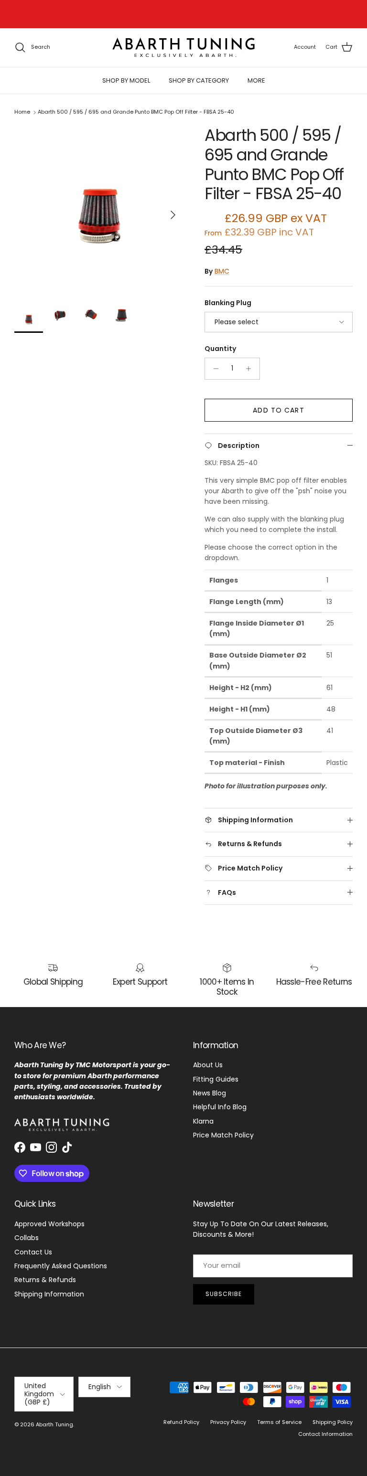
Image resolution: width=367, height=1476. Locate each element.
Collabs (26, 1237)
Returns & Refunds (45, 1280)
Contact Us (33, 1252)
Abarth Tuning (54, 1424)
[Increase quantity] (251, 368)
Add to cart (278, 410)
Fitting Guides (215, 1079)
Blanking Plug (228, 303)
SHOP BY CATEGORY (199, 80)
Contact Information (325, 1434)
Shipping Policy (333, 1422)
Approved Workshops (49, 1224)
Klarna (203, 1121)
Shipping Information (49, 1294)
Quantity (220, 348)
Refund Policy (181, 1422)
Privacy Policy (228, 1422)
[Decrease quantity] (213, 368)
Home (22, 112)
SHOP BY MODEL (126, 80)
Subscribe (223, 1294)
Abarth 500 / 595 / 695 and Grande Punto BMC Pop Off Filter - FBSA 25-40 (136, 112)
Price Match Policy (223, 1135)
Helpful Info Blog (220, 1107)
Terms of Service (279, 1422)
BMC (222, 271)
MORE (256, 80)
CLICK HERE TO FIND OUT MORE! (203, 15)
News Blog (209, 1093)
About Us (208, 1065)
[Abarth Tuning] (183, 47)
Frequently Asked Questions (60, 1266)
